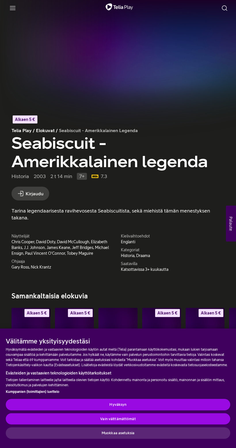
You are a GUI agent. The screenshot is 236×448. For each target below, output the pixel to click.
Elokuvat (45, 130)
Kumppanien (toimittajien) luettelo (32, 392)
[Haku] (224, 8)
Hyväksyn (117, 404)
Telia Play (22, 130)
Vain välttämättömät (118, 419)
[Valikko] (12, 8)
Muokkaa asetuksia (118, 433)
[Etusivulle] (119, 8)
